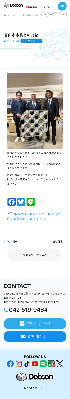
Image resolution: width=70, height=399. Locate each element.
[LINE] (43, 363)
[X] (59, 363)
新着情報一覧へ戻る (35, 255)
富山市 (21, 218)
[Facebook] (10, 363)
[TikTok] (26, 363)
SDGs (22, 213)
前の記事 (57, 241)
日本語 (51, 14)
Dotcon (38, 213)
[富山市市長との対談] (13, 5)
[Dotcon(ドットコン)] (35, 377)
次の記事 (12, 241)
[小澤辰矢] (51, 363)
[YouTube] (35, 363)
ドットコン (40, 218)
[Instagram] (18, 363)
